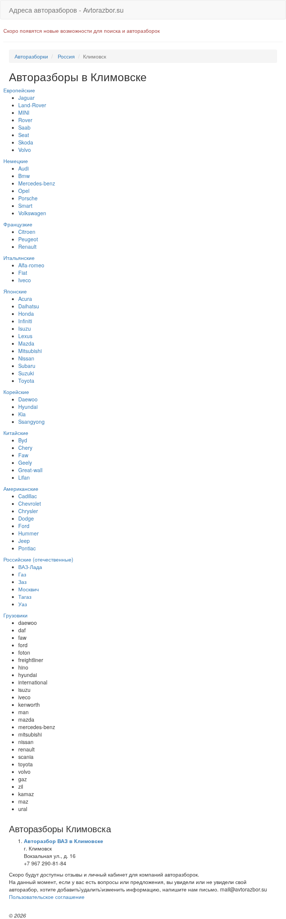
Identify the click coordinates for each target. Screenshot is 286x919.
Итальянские (19, 257)
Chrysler (28, 511)
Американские (20, 488)
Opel (23, 190)
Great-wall (30, 470)
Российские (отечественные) (38, 559)
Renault (27, 246)
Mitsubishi (30, 350)
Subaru (26, 365)
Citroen (26, 231)
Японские (15, 291)
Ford (23, 526)
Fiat (22, 272)
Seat (23, 135)
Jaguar (26, 97)
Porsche (28, 198)
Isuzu (24, 328)
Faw (23, 455)
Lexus (25, 336)
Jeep (24, 540)
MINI (23, 112)
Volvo (24, 149)
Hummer (28, 533)
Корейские (16, 391)
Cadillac (27, 496)
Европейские (19, 90)
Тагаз (24, 596)
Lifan (24, 477)
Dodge (26, 518)
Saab (24, 127)
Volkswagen (32, 213)
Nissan (26, 358)
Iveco (24, 280)
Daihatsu (28, 306)
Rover (25, 120)
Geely (25, 462)
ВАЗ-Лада (30, 566)
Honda (26, 313)
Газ (22, 574)
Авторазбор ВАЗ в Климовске (63, 841)
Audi (23, 168)
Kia (22, 414)
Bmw (24, 175)
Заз (22, 581)
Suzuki (26, 373)
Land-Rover (32, 105)
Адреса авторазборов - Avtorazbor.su (66, 10)
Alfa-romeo (31, 265)
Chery (25, 447)
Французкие (17, 224)
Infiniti (25, 321)
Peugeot (28, 239)
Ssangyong (31, 421)
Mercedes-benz (36, 183)
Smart (25, 205)
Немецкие (15, 161)
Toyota (26, 380)
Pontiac (27, 548)
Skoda (25, 142)
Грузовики (15, 615)
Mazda (26, 343)
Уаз (22, 604)
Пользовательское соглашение (47, 896)
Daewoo (28, 399)
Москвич (28, 589)
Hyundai (28, 406)
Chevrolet (29, 503)
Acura (25, 298)
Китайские (15, 432)
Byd (22, 440)
